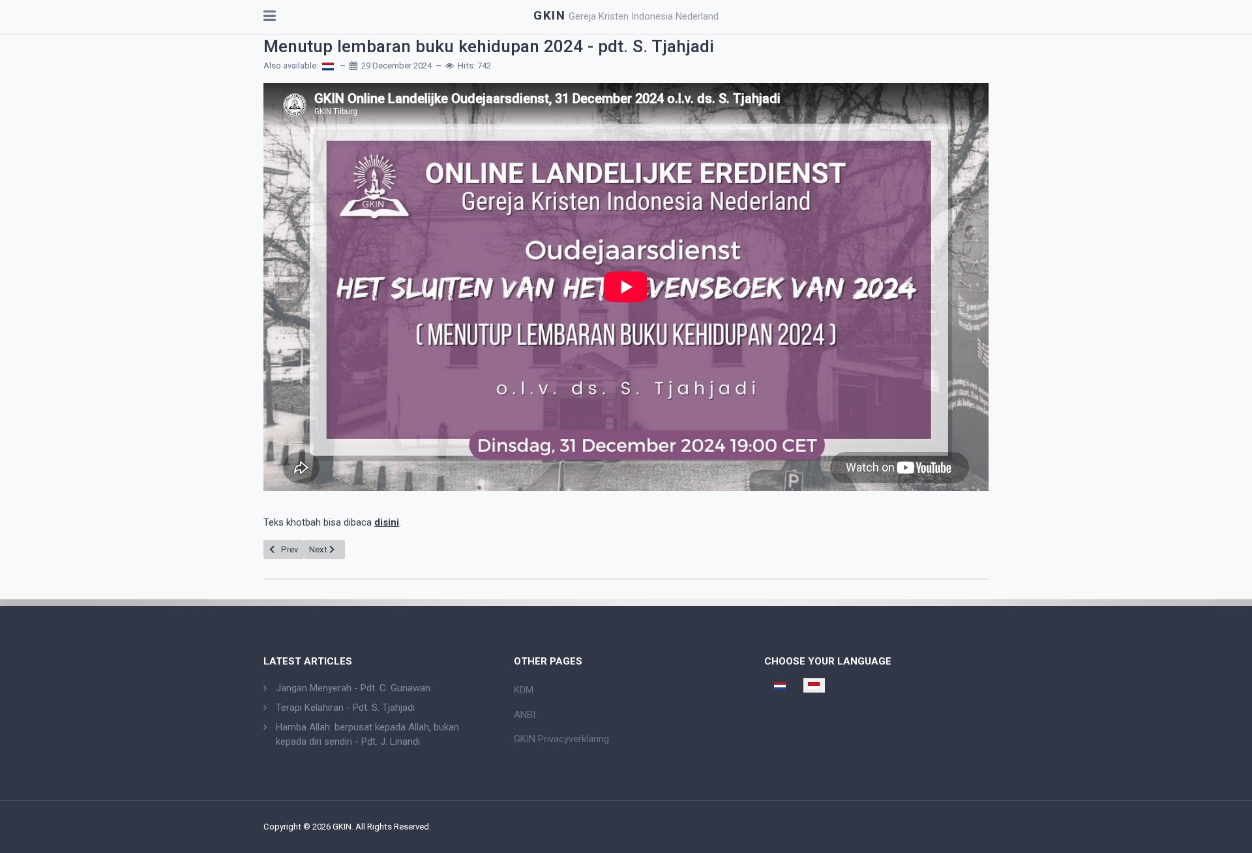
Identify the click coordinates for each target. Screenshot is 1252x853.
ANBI (524, 715)
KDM (523, 690)
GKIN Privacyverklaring (561, 739)
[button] (269, 17)
